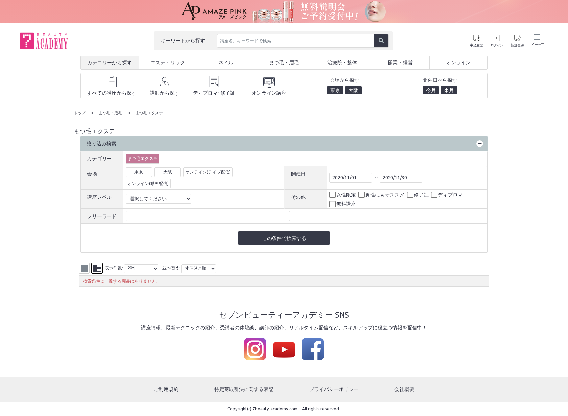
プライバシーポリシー (334, 389)
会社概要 (404, 389)
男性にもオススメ (385, 194)
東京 (138, 172)
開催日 (298, 173)
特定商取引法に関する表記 (243, 389)
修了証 (421, 194)
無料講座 (346, 204)
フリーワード (102, 216)
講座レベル (99, 197)
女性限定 (346, 194)
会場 (92, 173)
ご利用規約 (166, 389)
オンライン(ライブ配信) (208, 172)
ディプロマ (450, 194)
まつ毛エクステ (142, 158)
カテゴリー (99, 158)
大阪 (167, 172)
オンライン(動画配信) (148, 183)
